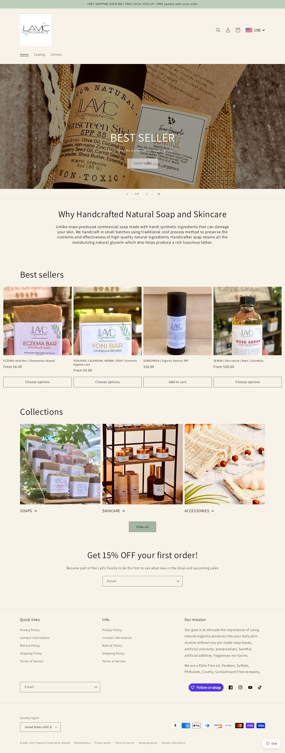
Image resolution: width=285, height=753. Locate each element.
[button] (218, 30)
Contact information (173, 742)
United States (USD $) (38, 727)
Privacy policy (103, 742)
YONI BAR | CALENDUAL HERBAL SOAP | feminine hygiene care (105, 362)
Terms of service (125, 742)
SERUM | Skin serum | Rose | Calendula (239, 361)
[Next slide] (147, 194)
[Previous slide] (127, 194)
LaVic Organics (38, 742)
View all (142, 527)
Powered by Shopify (58, 742)
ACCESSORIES (197, 510)
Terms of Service (31, 661)
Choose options (37, 382)
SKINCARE (111, 510)
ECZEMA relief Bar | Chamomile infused (29, 361)
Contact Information (35, 638)
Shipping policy (148, 742)
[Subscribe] (177, 581)
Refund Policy (30, 646)
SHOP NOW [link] (142, 163)
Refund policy (82, 742)
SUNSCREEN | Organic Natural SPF (166, 361)
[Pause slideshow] (158, 194)
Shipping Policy (31, 653)
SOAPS (26, 510)
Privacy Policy (29, 630)
